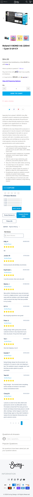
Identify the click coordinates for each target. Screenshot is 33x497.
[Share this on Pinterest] (18, 109)
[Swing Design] (16, 2)
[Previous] (3, 18)
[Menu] (1, 1)
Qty (3, 85)
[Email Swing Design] (9, 480)
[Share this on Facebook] (14, 109)
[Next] (29, 18)
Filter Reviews (7, 232)
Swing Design (12, 494)
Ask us (21, 68)
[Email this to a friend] (23, 109)
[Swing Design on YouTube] (24, 480)
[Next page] (22, 423)
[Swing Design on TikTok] (21, 480)
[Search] (27, 1)
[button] (16, 77)
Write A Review (17, 208)
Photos (9, 221)
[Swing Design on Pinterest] (18, 480)
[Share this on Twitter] (9, 109)
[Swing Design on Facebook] (12, 480)
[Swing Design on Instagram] (15, 480)
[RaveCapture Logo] (9, 188)
